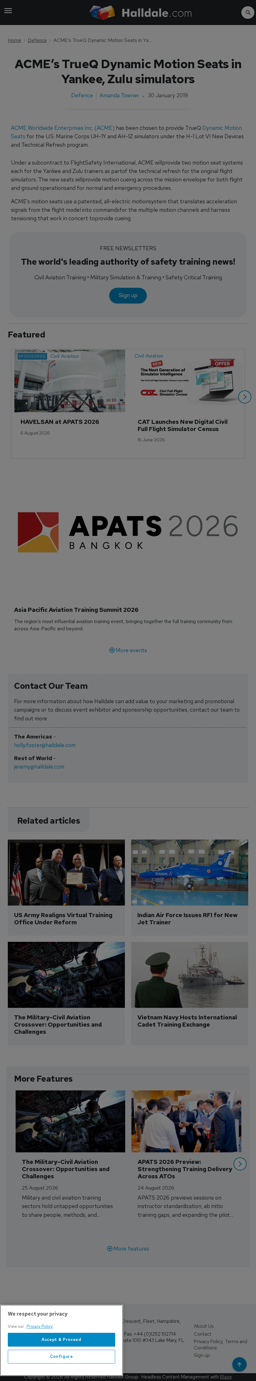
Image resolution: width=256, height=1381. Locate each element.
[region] (61, 1340)
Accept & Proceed (61, 1339)
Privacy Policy (40, 1326)
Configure (61, 1356)
